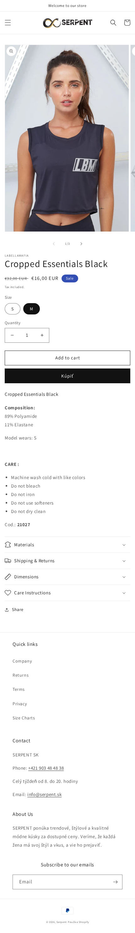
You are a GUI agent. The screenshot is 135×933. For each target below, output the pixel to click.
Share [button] (18, 609)
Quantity (12, 322)
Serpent (62, 922)
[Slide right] (81, 244)
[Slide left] (54, 244)
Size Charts (24, 718)
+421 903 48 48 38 (46, 768)
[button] (8, 23)
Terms (19, 689)
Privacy (20, 704)
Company (22, 661)
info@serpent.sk (44, 794)
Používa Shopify (78, 922)
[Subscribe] (115, 882)
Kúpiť (67, 376)
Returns (21, 675)
